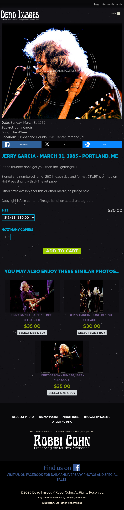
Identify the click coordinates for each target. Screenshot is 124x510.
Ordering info (62, 421)
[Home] (19, 15)
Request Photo (23, 417)
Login (96, 4)
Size (5, 210)
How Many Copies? (17, 230)
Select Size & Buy (32, 332)
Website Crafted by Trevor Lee (62, 502)
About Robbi (71, 417)
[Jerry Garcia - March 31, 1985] (62, 118)
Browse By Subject (98, 417)
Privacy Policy (48, 417)
